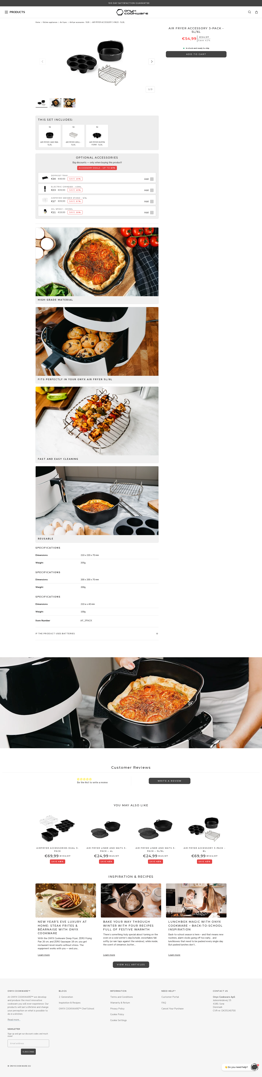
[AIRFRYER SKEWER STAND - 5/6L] (45, 198)
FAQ (163, 1002)
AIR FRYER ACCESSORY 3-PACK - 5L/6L (108, 22)
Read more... (14, 1019)
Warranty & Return (120, 1002)
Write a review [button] (170, 781)
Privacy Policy (117, 1008)
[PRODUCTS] (6, 12)
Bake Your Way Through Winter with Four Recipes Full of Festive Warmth (128, 925)
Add (146, 179)
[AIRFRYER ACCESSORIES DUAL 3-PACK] (57, 828)
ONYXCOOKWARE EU (20, 1066)
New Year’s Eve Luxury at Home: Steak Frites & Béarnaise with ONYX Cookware (62, 927)
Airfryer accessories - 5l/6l (79, 22)
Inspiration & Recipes (70, 1002)
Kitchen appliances (50, 22)
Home (37, 22)
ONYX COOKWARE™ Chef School (76, 1008)
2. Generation (66, 996)
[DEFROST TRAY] (45, 175)
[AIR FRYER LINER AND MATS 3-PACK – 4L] (106, 828)
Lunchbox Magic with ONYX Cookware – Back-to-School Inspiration (195, 925)
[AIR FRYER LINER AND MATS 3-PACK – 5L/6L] (155, 828)
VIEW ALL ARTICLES (131, 964)
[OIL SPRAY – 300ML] (45, 209)
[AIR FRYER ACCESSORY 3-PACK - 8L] (204, 828)
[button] (256, 12)
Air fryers (63, 22)
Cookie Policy (117, 1014)
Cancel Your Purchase (172, 1008)
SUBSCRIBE (28, 1051)
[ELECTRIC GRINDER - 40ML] (45, 187)
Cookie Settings (118, 1020)
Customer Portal (170, 996)
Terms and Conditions (121, 996)
